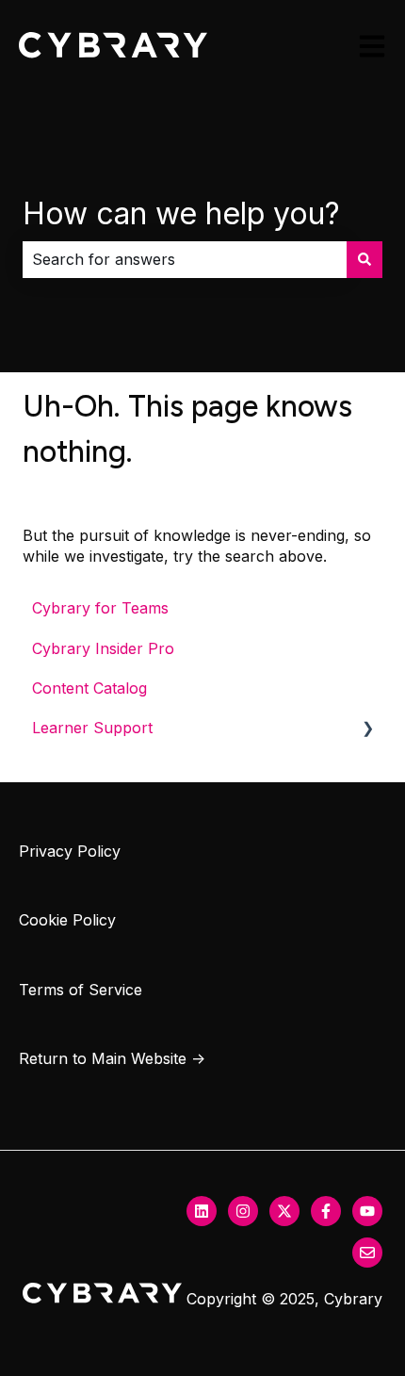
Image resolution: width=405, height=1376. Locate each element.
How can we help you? (181, 213)
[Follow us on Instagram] (243, 1211)
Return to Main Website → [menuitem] (112, 1058)
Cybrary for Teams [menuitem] (100, 607)
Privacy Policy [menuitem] (70, 851)
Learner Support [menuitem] (92, 727)
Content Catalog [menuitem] (89, 688)
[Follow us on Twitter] (284, 1211)
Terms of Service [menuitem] (80, 989)
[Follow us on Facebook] (326, 1211)
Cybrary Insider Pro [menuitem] (103, 648)
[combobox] (185, 259)
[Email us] (367, 1252)
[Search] (364, 259)
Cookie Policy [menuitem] (67, 919)
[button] (367, 729)
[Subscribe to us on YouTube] (367, 1211)
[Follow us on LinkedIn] (201, 1211)
